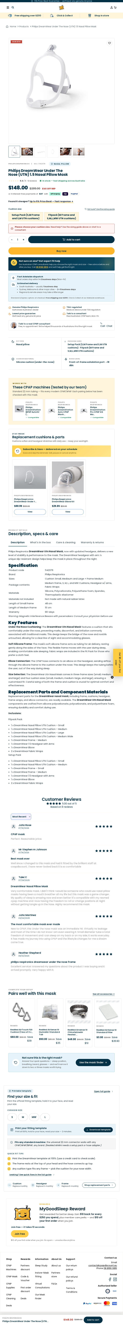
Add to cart (73, 239)
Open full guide (102, 1091)
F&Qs (54, 1283)
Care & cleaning (65, 542)
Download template (100, 1129)
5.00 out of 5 (69, 803)
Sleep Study (41, 1265)
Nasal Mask (56, 674)
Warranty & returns (92, 542)
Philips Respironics (19, 163)
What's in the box (40, 542)
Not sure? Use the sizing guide (101, 209)
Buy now (61, 251)
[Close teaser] (112, 677)
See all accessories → (104, 994)
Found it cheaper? (40, 201)
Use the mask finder (92, 1062)
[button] (118, 662)
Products (24, 26)
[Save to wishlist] (109, 43)
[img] (103, 826)
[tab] (14, 152)
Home (13, 26)
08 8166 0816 (42, 267)
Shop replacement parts (97, 1185)
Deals (9, 1305)
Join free (20, 1233)
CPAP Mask (11, 1276)
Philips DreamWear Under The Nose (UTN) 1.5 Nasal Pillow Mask (64, 26)
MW (34, 1117)
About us (56, 1265)
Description (18, 542)
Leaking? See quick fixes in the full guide (30, 1174)
